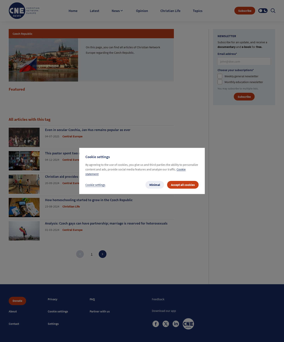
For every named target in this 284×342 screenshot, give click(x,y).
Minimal (154, 185)
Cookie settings (95, 185)
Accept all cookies (183, 185)
